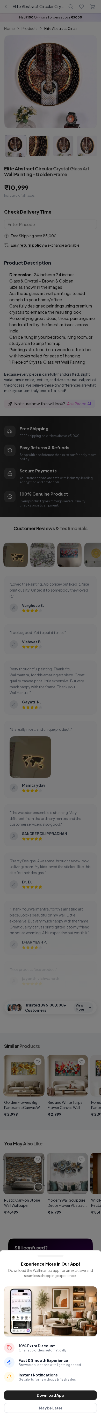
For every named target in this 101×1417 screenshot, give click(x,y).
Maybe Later (50, 1408)
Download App (50, 1395)
